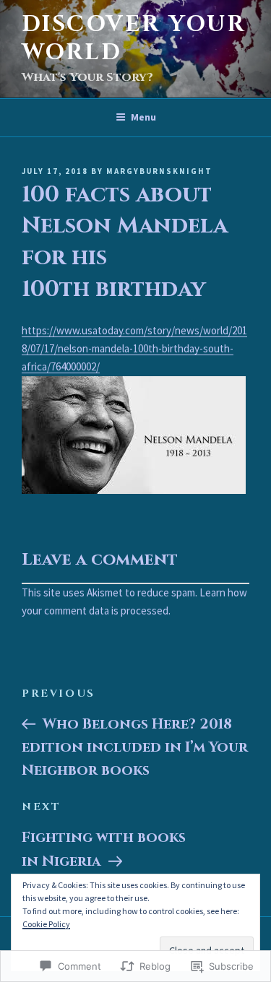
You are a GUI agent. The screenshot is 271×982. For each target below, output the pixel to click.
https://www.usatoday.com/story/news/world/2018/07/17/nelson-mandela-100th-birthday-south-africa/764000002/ (134, 348)
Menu (143, 116)
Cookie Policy (46, 923)
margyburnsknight (159, 171)
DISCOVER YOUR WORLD (134, 38)
